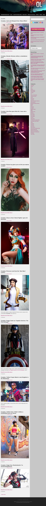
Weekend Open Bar (34, 129)
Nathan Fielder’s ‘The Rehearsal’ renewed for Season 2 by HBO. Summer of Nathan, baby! (37, 79)
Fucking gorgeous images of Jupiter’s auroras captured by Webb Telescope (37, 77)
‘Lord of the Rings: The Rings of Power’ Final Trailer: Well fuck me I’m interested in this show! (38, 66)
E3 (31, 93)
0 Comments (3, 52)
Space (11, 14)
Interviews (32, 98)
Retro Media (33, 116)
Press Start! (33, 115)
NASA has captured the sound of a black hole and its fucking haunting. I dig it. (37, 74)
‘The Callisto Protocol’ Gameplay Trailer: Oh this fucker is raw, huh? (38, 68)
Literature (32, 99)
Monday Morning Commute (35, 103)
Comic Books (33, 91)
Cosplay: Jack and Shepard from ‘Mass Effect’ (14, 21)
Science (32, 117)
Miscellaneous (33, 102)
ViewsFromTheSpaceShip (17, 14)
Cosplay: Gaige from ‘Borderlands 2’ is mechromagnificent (12, 465)
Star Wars (32, 123)
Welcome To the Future (31, 14)
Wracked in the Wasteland (35, 131)
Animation (32, 85)
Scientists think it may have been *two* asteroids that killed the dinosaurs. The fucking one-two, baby (37, 57)
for (16, 370)
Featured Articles (33, 96)
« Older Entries (3, 494)
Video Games (24, 14)
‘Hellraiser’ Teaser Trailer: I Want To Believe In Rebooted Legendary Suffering (38, 60)
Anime (32, 86)
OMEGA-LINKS (33, 109)
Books (32, 89)
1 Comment (3, 161)
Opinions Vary (33, 111)
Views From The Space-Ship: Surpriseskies (38, 39)
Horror (32, 97)
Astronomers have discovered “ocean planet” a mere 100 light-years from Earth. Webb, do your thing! (37, 62)
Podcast (32, 112)
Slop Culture (33, 118)
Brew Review (33, 90)
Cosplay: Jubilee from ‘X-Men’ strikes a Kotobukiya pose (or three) (12, 412)
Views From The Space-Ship (35, 128)
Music (32, 105)
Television (32, 124)
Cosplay (32, 92)
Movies (41, 14)
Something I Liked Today (35, 121)
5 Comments (3, 408)
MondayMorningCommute (5, 14)
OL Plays (32, 108)
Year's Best (32, 134)
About (44, 14)
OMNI (32, 110)
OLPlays (37, 14)
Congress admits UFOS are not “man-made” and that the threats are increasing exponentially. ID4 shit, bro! (38, 71)
